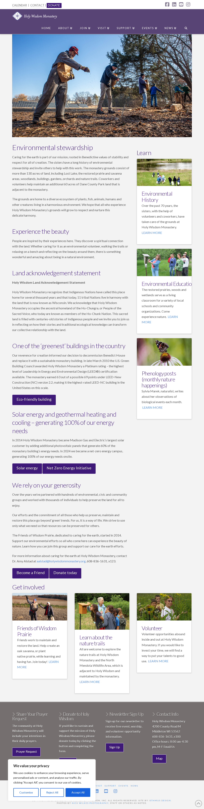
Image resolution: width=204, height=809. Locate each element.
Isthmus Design (160, 800)
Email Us (169, 746)
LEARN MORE (152, 232)
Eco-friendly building (34, 399)
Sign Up (114, 747)
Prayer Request (26, 751)
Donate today (65, 572)
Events (123, 786)
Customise (26, 792)
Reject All (52, 792)
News (134, 786)
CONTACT (37, 5)
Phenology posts (159, 373)
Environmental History (157, 196)
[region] (52, 780)
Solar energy (27, 468)
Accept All (78, 792)
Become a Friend (31, 572)
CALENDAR (19, 5)
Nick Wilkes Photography (90, 803)
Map (159, 758)
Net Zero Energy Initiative (69, 468)
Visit (99, 786)
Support (110, 786)
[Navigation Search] (186, 27)
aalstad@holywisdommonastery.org (61, 561)
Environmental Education (168, 283)
